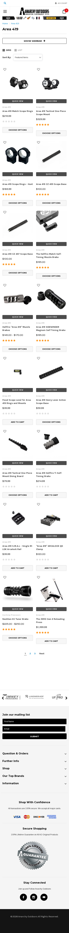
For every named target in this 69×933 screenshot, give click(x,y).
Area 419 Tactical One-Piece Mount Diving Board (17, 475)
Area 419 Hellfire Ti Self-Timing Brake (49, 475)
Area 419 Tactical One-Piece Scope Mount (51, 113)
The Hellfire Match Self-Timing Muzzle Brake (48, 256)
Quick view (17, 101)
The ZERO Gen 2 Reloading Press (50, 621)
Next (41, 653)
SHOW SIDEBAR (33, 41)
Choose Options (18, 130)
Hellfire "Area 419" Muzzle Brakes (16, 329)
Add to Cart (17, 422)
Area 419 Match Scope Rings (17, 111)
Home (5, 23)
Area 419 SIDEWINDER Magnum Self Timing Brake (50, 329)
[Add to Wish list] (4, 69)
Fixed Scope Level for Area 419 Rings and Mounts (16, 402)
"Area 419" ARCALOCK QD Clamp (49, 548)
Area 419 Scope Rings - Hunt (17, 184)
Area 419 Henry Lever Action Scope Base (51, 402)
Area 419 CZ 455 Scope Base (51, 184)
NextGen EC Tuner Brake (15, 619)
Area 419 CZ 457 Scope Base (17, 254)
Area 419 (15, 23)
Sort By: (6, 57)
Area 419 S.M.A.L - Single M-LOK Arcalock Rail (17, 548)
